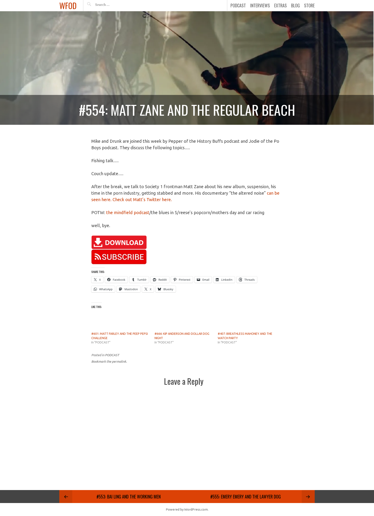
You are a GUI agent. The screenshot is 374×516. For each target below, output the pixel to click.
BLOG (295, 5)
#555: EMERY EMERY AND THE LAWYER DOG (245, 496)
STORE (309, 5)
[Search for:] (113, 4)
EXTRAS (280, 5)
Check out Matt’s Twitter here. (142, 199)
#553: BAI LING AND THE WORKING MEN (129, 496)
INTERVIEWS (260, 5)
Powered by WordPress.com (187, 509)
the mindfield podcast (127, 212)
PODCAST (238, 5)
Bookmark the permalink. (109, 361)
